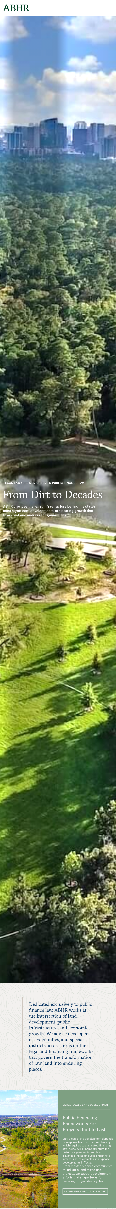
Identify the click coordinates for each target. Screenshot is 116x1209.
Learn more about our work (85, 1191)
